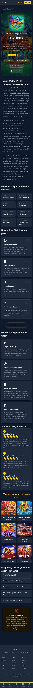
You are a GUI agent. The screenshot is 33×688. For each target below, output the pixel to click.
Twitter (20, 652)
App (3, 668)
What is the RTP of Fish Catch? (13, 581)
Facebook (13, 652)
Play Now (12, 55)
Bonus (13, 665)
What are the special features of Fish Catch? (15, 594)
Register (27, 2)
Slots (13, 660)
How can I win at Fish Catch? (13, 601)
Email (6, 652)
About (23, 657)
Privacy (24, 668)
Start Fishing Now (16, 325)
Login (20, 2)
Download (4, 663)
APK (3, 665)
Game (13, 657)
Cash (13, 668)
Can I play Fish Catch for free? (13, 587)
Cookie (24, 663)
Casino (9, 9)
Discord (25, 652)
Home (4, 9)
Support (24, 660)
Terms (23, 665)
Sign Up (21, 55)
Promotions (15, 663)
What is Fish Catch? (9, 575)
